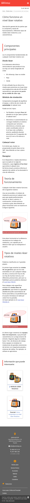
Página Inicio (8, 483)
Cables (15, 476)
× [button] (28, 497)
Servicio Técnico (15, 467)
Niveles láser (9, 11)
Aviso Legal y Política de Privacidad (11, 490)
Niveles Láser (15, 464)
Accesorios (15, 470)
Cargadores (15, 479)
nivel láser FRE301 (10, 282)
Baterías (15, 473)
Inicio (3, 11)
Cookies (4, 493)
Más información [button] (10, 500)
